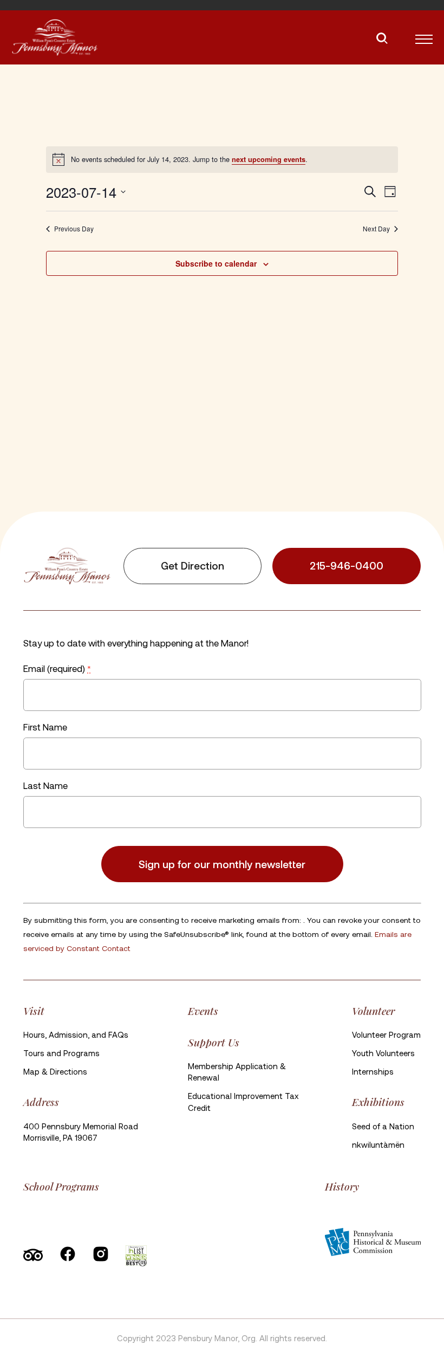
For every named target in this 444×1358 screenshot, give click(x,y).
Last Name (45, 785)
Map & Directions (55, 1071)
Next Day (376, 228)
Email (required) (57, 668)
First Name (45, 726)
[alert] (221, 159)
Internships (373, 1071)
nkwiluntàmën (378, 1144)
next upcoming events (268, 159)
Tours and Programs (61, 1053)
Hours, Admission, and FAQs (75, 1034)
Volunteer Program (386, 1034)
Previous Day (74, 228)
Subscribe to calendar (216, 263)
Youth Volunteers (383, 1053)
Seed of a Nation (383, 1126)
